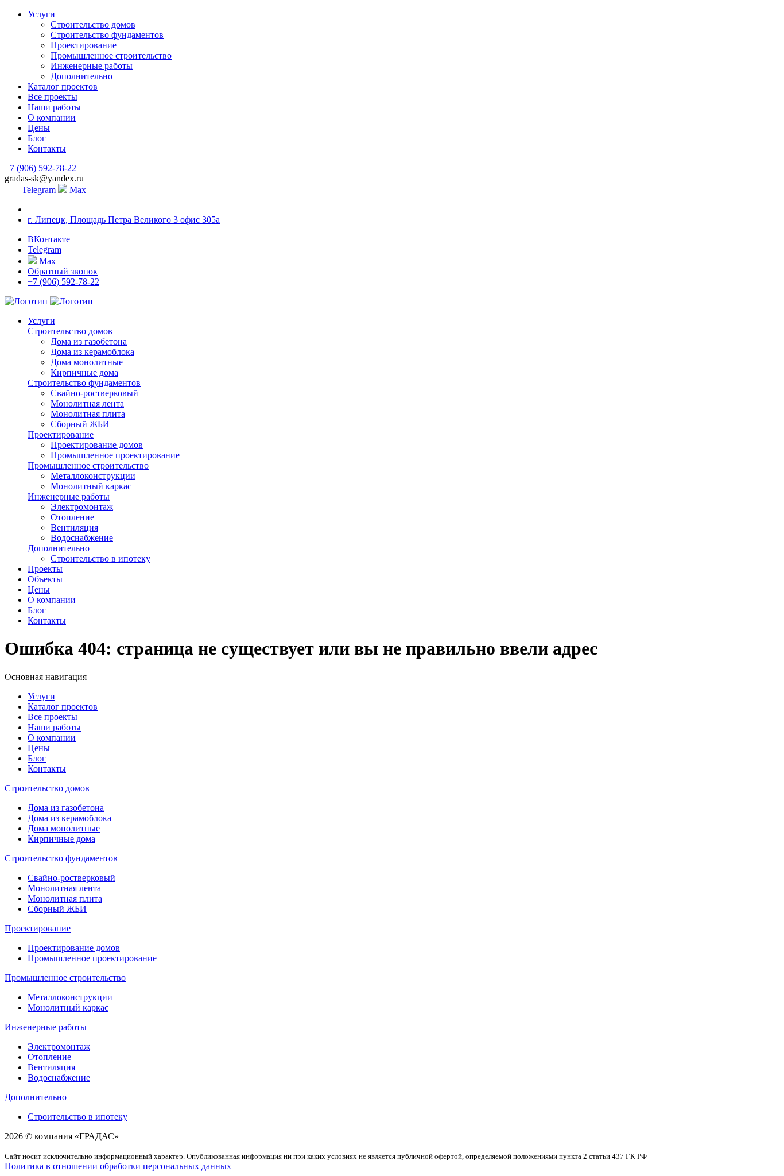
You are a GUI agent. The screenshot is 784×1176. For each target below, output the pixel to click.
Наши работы (54, 107)
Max (76, 190)
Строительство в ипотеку (100, 558)
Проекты (45, 569)
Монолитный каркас (91, 486)
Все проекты (52, 97)
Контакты (47, 148)
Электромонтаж (82, 507)
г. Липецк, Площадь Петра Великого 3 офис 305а (124, 220)
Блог (37, 138)
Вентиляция (74, 527)
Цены (39, 128)
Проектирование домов (97, 445)
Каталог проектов (63, 86)
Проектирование (84, 45)
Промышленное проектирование (115, 455)
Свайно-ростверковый (94, 393)
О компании (52, 117)
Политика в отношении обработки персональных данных (118, 1166)
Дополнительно (81, 76)
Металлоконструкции (93, 476)
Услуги (41, 14)
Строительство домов (93, 24)
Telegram (39, 190)
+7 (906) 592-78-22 (40, 168)
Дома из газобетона (89, 341)
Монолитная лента (87, 403)
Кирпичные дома (84, 372)
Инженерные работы (92, 66)
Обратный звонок (63, 271)
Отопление (72, 517)
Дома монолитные (87, 362)
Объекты (45, 579)
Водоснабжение (82, 538)
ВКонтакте (49, 239)
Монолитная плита (88, 414)
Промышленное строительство (111, 55)
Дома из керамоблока (92, 352)
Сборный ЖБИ (80, 424)
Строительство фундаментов (107, 35)
